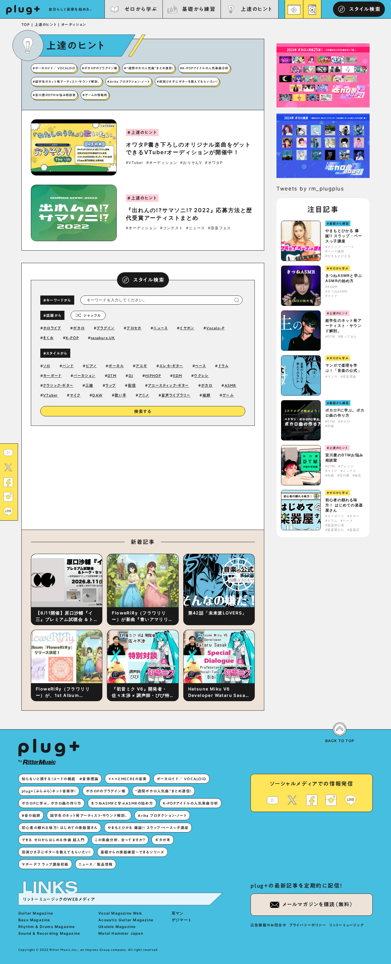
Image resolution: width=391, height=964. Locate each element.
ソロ (46, 366)
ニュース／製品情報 (96, 864)
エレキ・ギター (171, 366)
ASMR (230, 385)
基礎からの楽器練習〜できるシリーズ (132, 852)
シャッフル (92, 315)
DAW (97, 395)
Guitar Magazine (35, 913)
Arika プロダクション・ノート (162, 815)
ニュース (160, 328)
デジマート (182, 920)
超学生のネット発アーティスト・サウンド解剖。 (343, 325)
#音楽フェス (219, 228)
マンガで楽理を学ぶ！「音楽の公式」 (343, 368)
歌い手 (120, 395)
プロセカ (133, 328)
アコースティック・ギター (168, 385)
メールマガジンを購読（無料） (317, 904)
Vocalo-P (215, 328)
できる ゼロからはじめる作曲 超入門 (53, 840)
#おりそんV (191, 163)
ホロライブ (52, 328)
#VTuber (134, 163)
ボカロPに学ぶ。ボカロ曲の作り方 (344, 413)
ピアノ (91, 366)
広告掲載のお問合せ (268, 925)
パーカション (84, 375)
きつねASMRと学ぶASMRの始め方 (343, 278)
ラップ (110, 385)
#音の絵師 (31, 815)
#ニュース (195, 228)
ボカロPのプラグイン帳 (106, 791)
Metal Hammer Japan (120, 933)
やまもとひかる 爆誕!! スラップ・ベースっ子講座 (343, 235)
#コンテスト (171, 228)
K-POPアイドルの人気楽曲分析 (190, 803)
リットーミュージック (346, 925)
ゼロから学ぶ (141, 9)
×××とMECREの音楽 (127, 779)
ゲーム (228, 395)
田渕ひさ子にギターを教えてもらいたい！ (56, 852)
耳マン (178, 913)
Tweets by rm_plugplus (310, 189)
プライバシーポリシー (307, 925)
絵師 (206, 395)
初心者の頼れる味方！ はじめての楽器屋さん (344, 505)
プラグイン (106, 328)
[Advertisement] (193, 476)
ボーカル (116, 366)
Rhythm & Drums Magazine (46, 926)
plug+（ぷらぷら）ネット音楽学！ (49, 791)
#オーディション (161, 163)
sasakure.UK (103, 337)
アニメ (143, 395)
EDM (177, 375)
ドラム (223, 366)
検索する (143, 411)
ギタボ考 (162, 840)
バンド (68, 366)
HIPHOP (153, 375)
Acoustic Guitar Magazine (125, 920)
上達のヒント (256, 9)
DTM (112, 375)
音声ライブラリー (176, 395)
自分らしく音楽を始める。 (71, 9)
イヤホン (187, 328)
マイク (75, 395)
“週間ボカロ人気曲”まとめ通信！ (163, 791)
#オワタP (214, 163)
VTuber (50, 395)
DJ (131, 375)
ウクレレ (201, 375)
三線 (89, 385)
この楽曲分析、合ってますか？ (120, 840)
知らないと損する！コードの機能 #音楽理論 (60, 779)
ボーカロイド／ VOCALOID (181, 779)
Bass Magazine (34, 920)
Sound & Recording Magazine (49, 933)
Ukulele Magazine (117, 926)
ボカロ (79, 328)
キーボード (52, 375)
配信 (132, 385)
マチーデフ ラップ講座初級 (45, 864)
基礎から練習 (198, 9)
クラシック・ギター (58, 385)
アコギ (141, 366)
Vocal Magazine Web (120, 913)
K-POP (72, 337)
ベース (200, 366)
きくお (48, 337)
